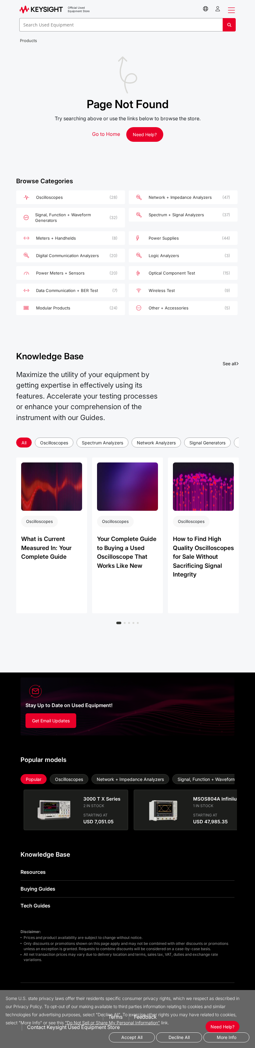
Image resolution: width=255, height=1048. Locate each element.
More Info (226, 1037)
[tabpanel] (51, 535)
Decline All (179, 1037)
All (23, 442)
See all (231, 363)
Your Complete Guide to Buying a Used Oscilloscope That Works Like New (126, 552)
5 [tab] (138, 623)
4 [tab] (133, 623)
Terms (115, 1017)
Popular (33, 779)
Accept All (131, 1037)
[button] (218, 9)
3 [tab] (129, 623)
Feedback (145, 1017)
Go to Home (106, 134)
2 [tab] (125, 623)
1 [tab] (118, 623)
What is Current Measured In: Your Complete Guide (46, 547)
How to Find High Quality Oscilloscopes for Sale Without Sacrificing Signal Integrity (203, 556)
